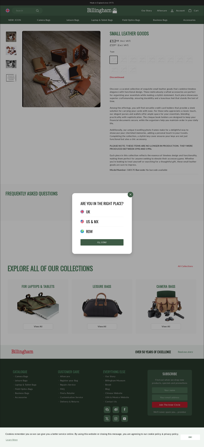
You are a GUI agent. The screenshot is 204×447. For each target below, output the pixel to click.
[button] (11, 441)
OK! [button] (190, 437)
